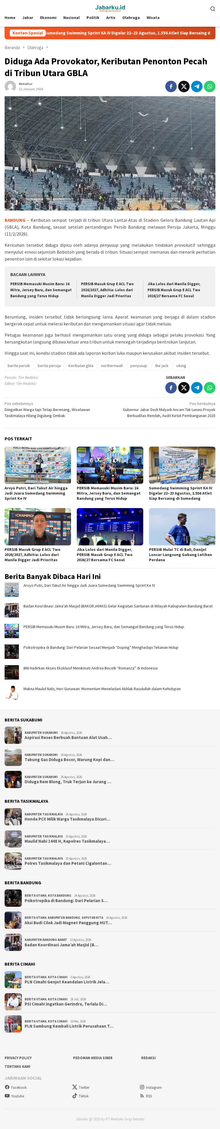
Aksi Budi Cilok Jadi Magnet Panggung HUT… (68, 922)
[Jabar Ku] (110, 7)
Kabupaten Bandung (64, 918)
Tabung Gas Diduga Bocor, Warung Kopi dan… (69, 759)
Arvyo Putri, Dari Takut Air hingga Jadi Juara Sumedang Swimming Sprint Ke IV (36, 493)
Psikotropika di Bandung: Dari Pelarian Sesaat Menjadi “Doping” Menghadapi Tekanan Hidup (100, 647)
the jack (161, 365)
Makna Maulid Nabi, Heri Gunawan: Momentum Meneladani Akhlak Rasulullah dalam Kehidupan (102, 688)
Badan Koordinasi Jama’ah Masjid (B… (61, 944)
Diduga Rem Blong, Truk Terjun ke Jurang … (68, 781)
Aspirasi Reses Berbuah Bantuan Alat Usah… (68, 737)
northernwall (112, 365)
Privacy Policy (18, 1057)
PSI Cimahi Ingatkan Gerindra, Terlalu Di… (66, 1004)
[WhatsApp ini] (209, 86)
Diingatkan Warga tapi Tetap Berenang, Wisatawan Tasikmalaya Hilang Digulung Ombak (47, 409)
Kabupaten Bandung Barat (46, 940)
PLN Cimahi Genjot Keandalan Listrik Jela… (67, 982)
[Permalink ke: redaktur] (10, 85)
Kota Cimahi (58, 977)
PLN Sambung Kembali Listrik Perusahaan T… (69, 1026)
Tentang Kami (17, 1066)
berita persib (19, 365)
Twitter (84, 1087)
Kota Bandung (59, 895)
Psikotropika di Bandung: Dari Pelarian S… (66, 900)
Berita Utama (35, 895)
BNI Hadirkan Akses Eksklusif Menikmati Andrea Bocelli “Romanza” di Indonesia (90, 668)
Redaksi (148, 1057)
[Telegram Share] (197, 86)
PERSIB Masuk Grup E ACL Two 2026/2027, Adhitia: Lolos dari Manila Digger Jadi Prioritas (107, 289)
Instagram (154, 1087)
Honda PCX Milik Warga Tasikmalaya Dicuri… (67, 819)
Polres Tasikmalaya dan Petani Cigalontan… (68, 863)
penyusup (138, 365)
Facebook (19, 1087)
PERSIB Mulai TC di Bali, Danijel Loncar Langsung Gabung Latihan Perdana (180, 554)
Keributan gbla (80, 365)
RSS (149, 1096)
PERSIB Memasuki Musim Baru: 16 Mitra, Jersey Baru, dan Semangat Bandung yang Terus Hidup (41, 289)
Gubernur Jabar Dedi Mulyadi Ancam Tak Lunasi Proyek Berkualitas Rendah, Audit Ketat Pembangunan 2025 (169, 409)
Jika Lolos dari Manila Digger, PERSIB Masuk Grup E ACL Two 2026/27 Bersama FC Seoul (174, 289)
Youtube (17, 1096)
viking (181, 365)
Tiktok (84, 1096)
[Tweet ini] (184, 86)
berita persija (49, 365)
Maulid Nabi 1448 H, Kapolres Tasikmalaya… (67, 841)
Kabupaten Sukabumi (41, 733)
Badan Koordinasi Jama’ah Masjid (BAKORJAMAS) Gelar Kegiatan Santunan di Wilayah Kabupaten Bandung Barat (118, 606)
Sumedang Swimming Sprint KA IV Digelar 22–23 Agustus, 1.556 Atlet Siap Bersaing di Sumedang (110, 33)
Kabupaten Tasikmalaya (44, 814)
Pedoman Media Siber (93, 1057)
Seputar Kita (92, 918)
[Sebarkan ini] (171, 86)
